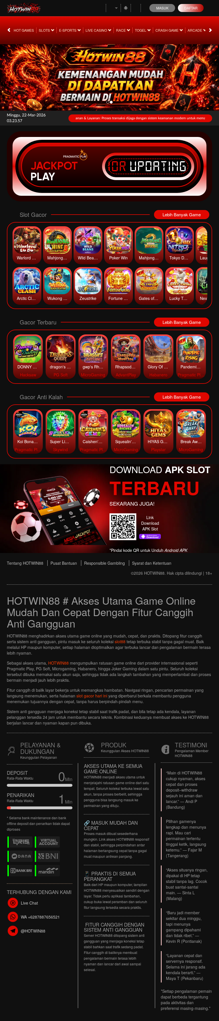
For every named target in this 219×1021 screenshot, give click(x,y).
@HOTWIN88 (33, 931)
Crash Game (167, 30)
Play (43, 176)
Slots (45, 30)
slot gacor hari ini (91, 696)
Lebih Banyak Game (182, 214)
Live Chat (29, 903)
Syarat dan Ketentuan (151, 563)
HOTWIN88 (58, 663)
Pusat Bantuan (63, 563)
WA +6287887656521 (40, 917)
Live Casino (97, 30)
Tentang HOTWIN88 (25, 563)
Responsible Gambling (104, 563)
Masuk (162, 7)
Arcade (195, 30)
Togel (141, 30)
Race (121, 30)
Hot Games (24, 30)
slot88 (120, 641)
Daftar (191, 7)
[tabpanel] (109, 76)
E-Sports (68, 30)
